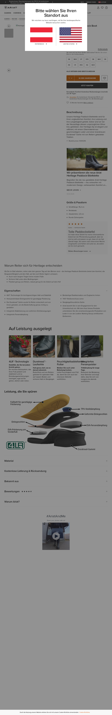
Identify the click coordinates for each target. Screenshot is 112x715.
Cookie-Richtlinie (84, 712)
